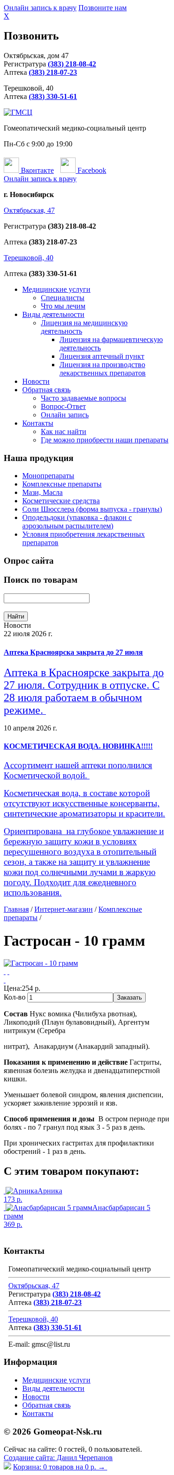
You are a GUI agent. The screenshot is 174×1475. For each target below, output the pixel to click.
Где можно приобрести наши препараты (104, 440)
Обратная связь (46, 390)
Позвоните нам (102, 8)
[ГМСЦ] (18, 112)
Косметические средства (61, 501)
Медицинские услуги (56, 289)
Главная (16, 909)
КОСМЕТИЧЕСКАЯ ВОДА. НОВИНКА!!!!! (78, 746)
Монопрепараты (48, 476)
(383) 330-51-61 (53, 96)
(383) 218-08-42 (72, 64)
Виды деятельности (53, 314)
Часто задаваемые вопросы (83, 398)
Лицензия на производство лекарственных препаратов (102, 369)
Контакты (37, 423)
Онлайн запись (65, 415)
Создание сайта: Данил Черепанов (58, 1458)
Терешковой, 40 (28, 258)
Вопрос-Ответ (63, 406)
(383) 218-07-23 (53, 72)
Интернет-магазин (63, 909)
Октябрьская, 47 (29, 210)
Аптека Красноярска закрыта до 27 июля (73, 652)
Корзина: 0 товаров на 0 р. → (60, 1467)
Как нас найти (63, 431)
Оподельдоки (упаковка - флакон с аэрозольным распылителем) (77, 522)
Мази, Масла (42, 492)
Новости (36, 381)
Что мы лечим (63, 306)
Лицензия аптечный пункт (101, 356)
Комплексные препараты (62, 484)
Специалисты (62, 298)
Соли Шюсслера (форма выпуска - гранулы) (92, 509)
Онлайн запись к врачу (40, 8)
